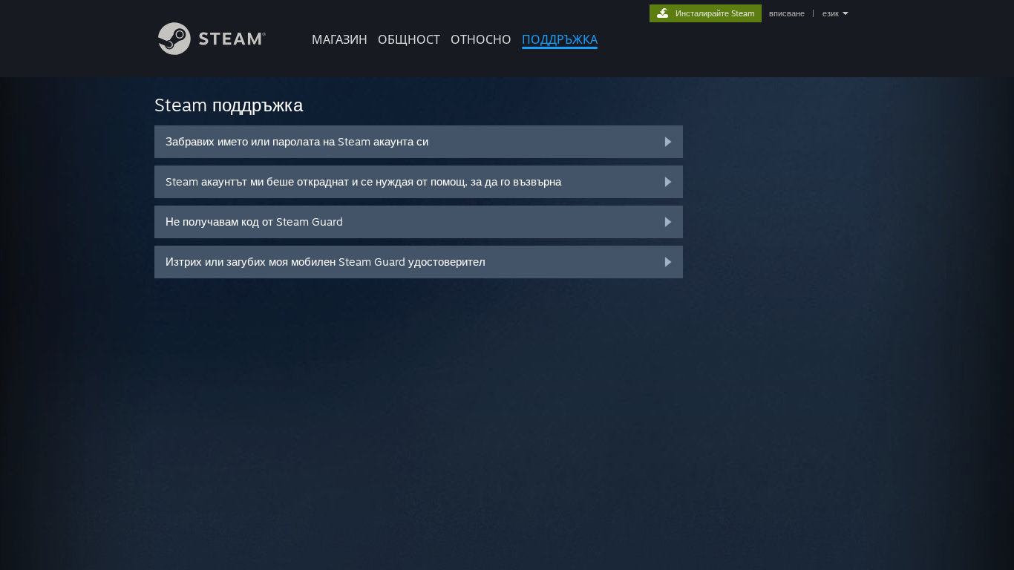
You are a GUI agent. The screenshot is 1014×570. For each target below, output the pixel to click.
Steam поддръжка (228, 105)
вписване (787, 13)
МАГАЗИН (339, 39)
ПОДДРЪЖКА (560, 39)
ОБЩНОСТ (409, 39)
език (830, 13)
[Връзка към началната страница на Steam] (212, 51)
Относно (481, 39)
